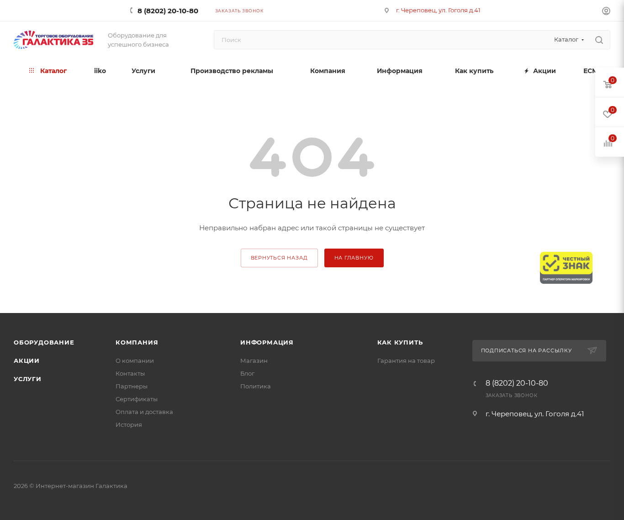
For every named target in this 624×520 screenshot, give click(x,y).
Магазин (254, 360)
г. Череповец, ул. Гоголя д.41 (438, 10)
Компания (137, 342)
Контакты (130, 373)
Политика (255, 386)
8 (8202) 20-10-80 (167, 10)
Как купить (400, 342)
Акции (27, 360)
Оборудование (44, 342)
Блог (247, 373)
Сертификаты (137, 399)
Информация (267, 342)
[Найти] (599, 39)
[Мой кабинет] (606, 12)
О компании (135, 360)
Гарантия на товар (406, 360)
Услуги (28, 378)
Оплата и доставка (144, 411)
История (129, 424)
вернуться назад (279, 258)
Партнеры (132, 386)
